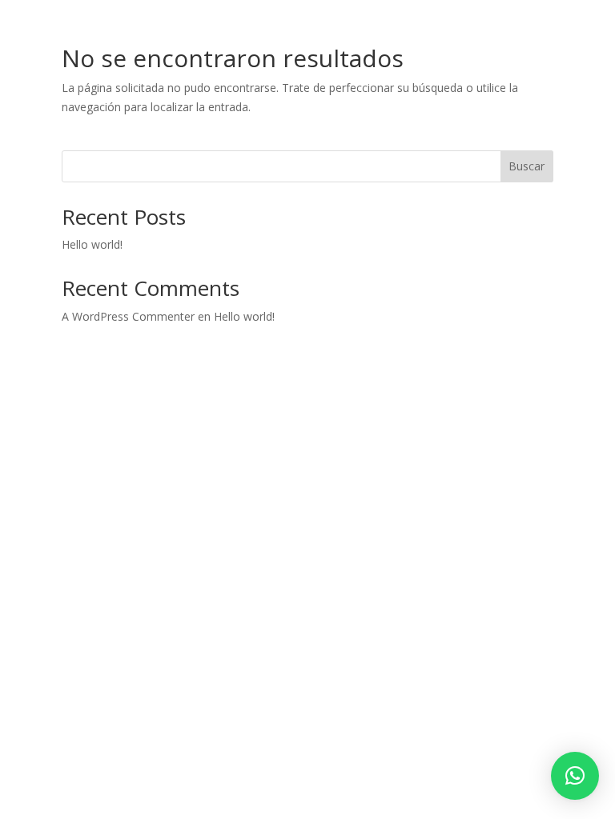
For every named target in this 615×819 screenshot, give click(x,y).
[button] (575, 776)
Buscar (526, 166)
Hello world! (92, 244)
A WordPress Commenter (128, 316)
